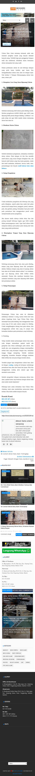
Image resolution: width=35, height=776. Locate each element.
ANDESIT (5, 650)
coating (10, 365)
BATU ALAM (23, 650)
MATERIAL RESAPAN (8, 659)
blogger (19, 534)
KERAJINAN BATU (19, 656)
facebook (31, 534)
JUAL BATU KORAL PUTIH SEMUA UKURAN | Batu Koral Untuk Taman (17, 598)
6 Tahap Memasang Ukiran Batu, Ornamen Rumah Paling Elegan (17, 527)
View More (30, 465)
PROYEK (5, 662)
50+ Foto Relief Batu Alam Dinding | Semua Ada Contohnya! (16, 486)
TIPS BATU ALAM (7, 665)
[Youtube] (22, 766)
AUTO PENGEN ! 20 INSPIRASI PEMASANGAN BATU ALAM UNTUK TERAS (17, 621)
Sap (22, 662)
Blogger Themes (17, 774)
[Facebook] (11, 766)
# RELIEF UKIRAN (12, 405)
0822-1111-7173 (6, 401)
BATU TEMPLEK (17, 653)
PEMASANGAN (21, 659)
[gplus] (21, 1)
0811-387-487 (6, 399)
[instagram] (13, 1)
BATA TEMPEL (14, 650)
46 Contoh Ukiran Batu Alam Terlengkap (14, 506)
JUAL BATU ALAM (7, 656)
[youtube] (16, 1)
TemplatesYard (18, 771)
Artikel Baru (17, 590)
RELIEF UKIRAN (5, 471)
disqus (24, 534)
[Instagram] (15, 766)
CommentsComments (28, 591)
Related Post (6, 465)
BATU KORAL (6, 653)
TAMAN (28, 662)
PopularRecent (7, 591)
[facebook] (19, 1)
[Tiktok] (19, 766)
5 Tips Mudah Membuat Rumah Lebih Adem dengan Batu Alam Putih (17, 632)
